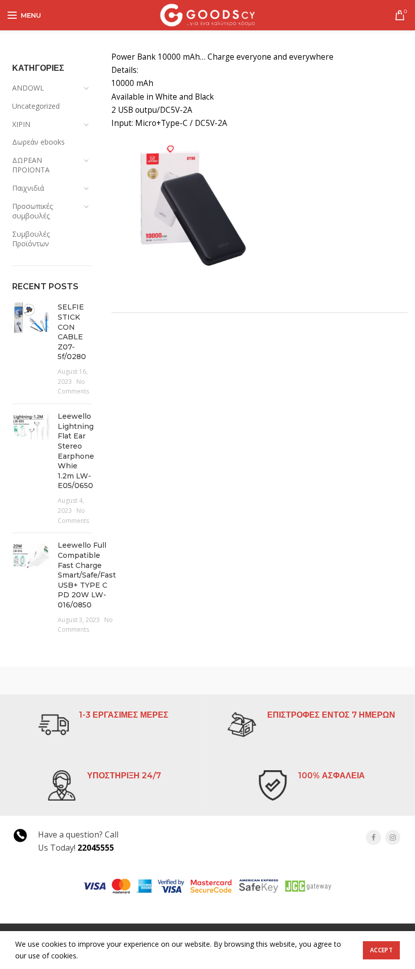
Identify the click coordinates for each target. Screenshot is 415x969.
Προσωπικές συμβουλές (32, 211)
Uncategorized (36, 106)
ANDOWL (28, 88)
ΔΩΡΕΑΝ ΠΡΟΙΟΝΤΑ (31, 165)
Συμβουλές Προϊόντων (31, 239)
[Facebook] (373, 837)
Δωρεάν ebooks (38, 142)
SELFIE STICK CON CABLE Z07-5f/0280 (72, 331)
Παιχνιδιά (28, 188)
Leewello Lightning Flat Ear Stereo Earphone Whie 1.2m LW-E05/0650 (76, 451)
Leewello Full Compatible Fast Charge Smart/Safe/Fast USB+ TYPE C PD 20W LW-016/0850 (87, 575)
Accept (381, 950)
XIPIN (21, 124)
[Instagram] (392, 837)
